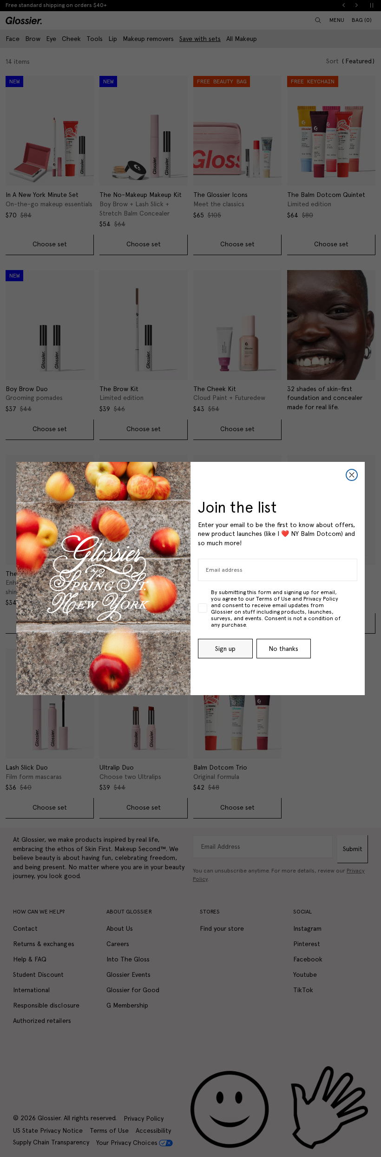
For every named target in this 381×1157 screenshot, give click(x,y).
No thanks (283, 648)
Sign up (225, 648)
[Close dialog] (351, 474)
